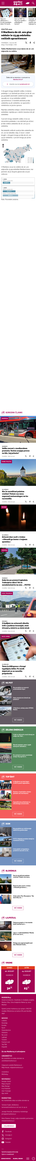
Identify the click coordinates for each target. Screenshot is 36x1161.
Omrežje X (8, 1135)
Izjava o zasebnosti (8, 1154)
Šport (3, 1028)
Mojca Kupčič (6, 1084)
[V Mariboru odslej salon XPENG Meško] (6, 711)
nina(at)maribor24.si (8, 1121)
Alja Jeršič (5, 1093)
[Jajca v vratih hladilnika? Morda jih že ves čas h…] (6, 936)
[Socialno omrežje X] (26, 456)
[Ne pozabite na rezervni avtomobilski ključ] (6, 690)
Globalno (5, 1032)
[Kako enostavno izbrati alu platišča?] (6, 701)
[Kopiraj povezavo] (33, 456)
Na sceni (4, 1035)
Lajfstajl (4, 1037)
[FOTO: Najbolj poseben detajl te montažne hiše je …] (6, 842)
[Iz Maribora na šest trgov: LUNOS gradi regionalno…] (6, 784)
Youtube (8, 1142)
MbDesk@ (5, 1074)
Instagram (8, 1138)
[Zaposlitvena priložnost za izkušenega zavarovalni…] (6, 805)
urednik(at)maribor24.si (9, 1061)
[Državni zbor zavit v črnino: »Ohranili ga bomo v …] (6, 889)
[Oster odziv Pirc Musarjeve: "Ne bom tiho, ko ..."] (6, 899)
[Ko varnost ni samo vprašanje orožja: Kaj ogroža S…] (6, 758)
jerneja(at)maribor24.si (9, 1114)
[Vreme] (27, 3)
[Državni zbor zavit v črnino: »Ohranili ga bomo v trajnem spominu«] (18, 518)
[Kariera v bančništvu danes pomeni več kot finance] (6, 795)
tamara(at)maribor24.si (9, 1107)
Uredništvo (5, 1072)
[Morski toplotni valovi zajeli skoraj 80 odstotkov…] (6, 748)
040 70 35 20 (23, 1107)
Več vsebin (18, 720)
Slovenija (4, 1023)
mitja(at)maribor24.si (16, 1067)
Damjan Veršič (6, 1081)
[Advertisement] (18, 285)
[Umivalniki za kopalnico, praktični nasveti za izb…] (6, 852)
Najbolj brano (18, 1158)
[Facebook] (30, 456)
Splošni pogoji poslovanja (10, 1152)
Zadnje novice (6, 1158)
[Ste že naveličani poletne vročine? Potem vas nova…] (6, 878)
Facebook (8, 1131)
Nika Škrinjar (6, 1086)
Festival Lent (6, 1042)
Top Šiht (4, 1044)
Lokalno (4, 1020)
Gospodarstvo (6, 1030)
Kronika (4, 1025)
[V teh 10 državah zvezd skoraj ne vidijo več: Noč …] (6, 737)
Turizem (4, 1039)
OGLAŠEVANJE (9, 1126)
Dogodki (4, 1047)
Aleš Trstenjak (6, 1091)
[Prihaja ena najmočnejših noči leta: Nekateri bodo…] (6, 946)
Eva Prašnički (6, 1088)
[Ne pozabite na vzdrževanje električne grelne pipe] (6, 831)
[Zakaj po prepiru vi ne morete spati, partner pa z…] (6, 925)
